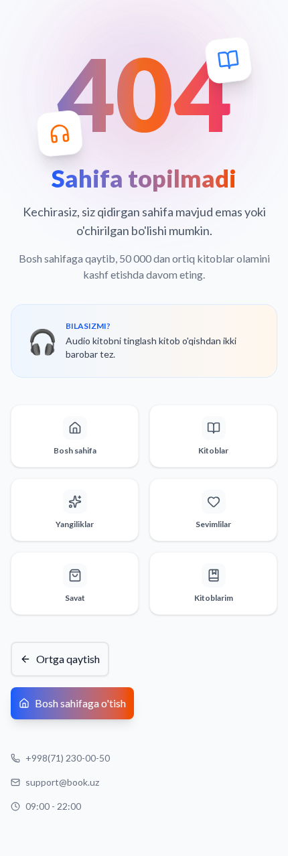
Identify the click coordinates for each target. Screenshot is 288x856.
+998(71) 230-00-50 (67, 758)
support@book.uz (62, 782)
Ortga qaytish (68, 658)
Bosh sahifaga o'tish (80, 703)
